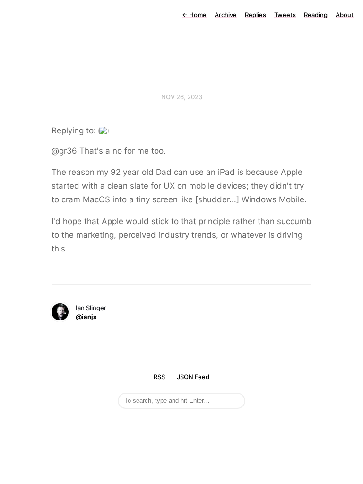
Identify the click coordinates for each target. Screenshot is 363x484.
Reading (316, 14)
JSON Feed (193, 376)
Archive (226, 14)
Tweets (285, 14)
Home (194, 14)
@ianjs (86, 316)
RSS (159, 376)
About (345, 14)
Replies (255, 14)
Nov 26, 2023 (181, 97)
